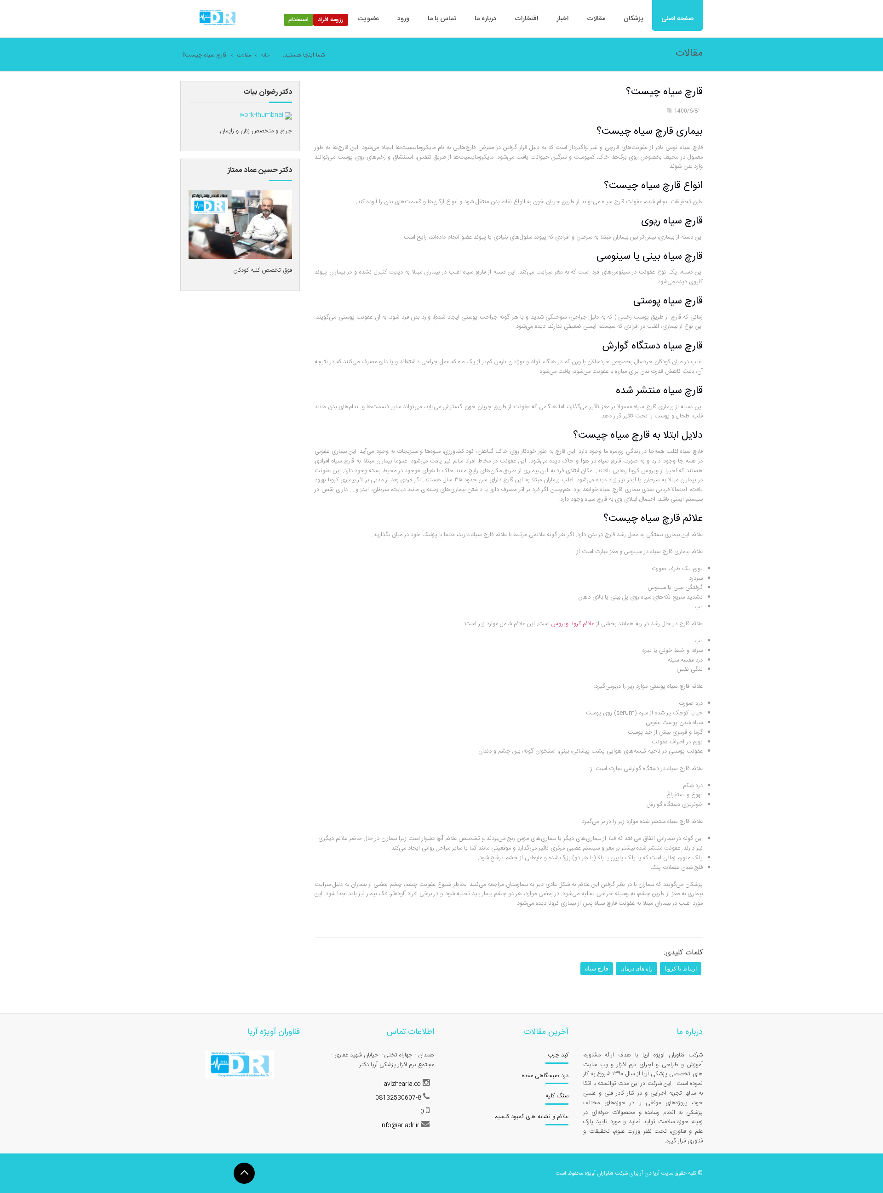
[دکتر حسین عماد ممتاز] (240, 225)
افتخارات (526, 18)
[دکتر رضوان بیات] (266, 116)
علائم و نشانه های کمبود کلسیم (531, 1117)
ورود (403, 18)
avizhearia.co (402, 1084)
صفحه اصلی (677, 18)
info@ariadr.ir (399, 1125)
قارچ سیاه (596, 968)
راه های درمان (636, 968)
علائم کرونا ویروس (572, 624)
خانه (265, 55)
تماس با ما (442, 18)
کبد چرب (558, 1055)
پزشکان (633, 18)
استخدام (298, 20)
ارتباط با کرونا (681, 968)
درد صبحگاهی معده (545, 1076)
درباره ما (485, 18)
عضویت (368, 18)
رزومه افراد (331, 20)
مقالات (596, 18)
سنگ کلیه (556, 1096)
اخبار (562, 18)
